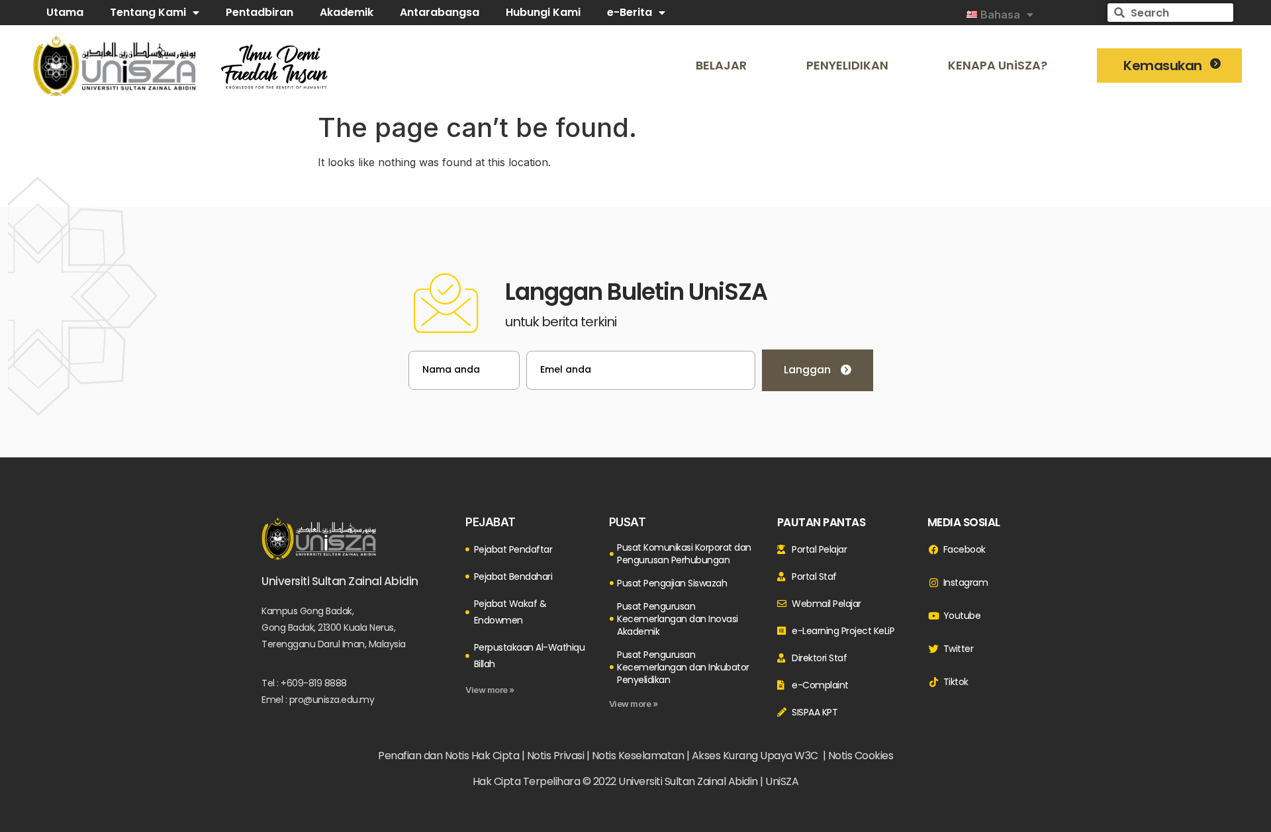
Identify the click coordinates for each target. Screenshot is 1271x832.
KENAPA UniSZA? (997, 65)
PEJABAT (490, 522)
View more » (489, 689)
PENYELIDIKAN (847, 65)
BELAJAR (721, 65)
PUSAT (627, 522)
